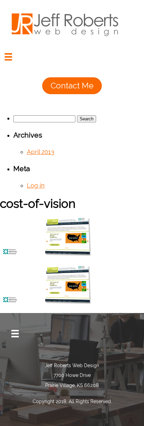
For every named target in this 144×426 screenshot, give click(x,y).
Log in (36, 185)
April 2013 (40, 151)
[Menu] (8, 57)
